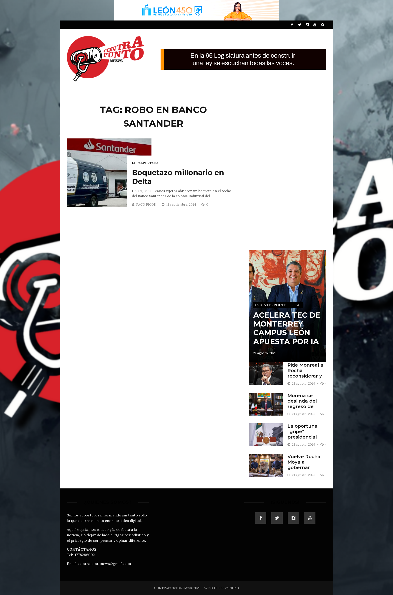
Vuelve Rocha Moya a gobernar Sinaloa (303, 465)
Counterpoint (270, 305)
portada (150, 163)
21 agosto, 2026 (265, 353)
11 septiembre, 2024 (181, 204)
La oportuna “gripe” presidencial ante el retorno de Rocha (305, 437)
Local (137, 163)
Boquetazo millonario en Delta (178, 177)
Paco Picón (146, 204)
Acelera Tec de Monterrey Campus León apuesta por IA (286, 328)
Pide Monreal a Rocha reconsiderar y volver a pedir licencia (305, 376)
